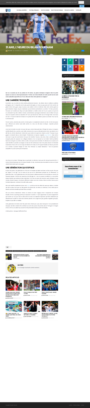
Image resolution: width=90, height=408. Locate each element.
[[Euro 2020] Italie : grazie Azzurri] (50, 285)
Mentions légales (76, 405)
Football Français (34, 10)
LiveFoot (70, 405)
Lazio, (28, 185)
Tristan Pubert (28, 316)
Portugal (31, 251)
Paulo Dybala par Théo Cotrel (30, 293)
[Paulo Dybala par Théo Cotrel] (32, 285)
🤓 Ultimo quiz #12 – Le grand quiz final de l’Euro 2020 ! (13, 315)
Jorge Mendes (47, 135)
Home (7, 15)
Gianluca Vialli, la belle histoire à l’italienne (30, 314)
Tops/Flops (78, 10)
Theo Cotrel (27, 295)
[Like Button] (7, 247)
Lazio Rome (9, 251)
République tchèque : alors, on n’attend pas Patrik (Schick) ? (50, 315)
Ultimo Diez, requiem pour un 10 (72, 117)
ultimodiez (65, 118)
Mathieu (10, 50)
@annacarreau (9, 298)
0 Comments (25, 50)
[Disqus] (32, 340)
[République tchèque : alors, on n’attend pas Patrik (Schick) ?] (50, 306)
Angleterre (20, 15)
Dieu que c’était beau (69, 152)
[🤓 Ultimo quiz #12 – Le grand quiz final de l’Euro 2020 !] (14, 306)
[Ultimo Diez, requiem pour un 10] (73, 108)
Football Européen (22, 10)
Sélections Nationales (57, 10)
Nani (25, 251)
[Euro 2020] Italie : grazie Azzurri (49, 293)
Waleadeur (65, 154)
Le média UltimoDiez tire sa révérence (70, 96)
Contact (82, 405)
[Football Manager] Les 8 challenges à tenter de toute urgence (42, 256)
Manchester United (18, 251)
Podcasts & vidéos (69, 10)
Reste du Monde (45, 10)
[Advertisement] (32, 75)
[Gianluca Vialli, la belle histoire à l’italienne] (32, 306)
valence (44, 251)
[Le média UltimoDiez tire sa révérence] (73, 87)
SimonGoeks (45, 317)
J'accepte (81, 2)
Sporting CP (37, 251)
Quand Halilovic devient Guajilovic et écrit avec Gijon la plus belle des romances (13, 294)
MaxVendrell (66, 99)
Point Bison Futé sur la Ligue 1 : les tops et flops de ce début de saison (21, 256)
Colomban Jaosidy (10, 317)
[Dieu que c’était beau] (73, 146)
